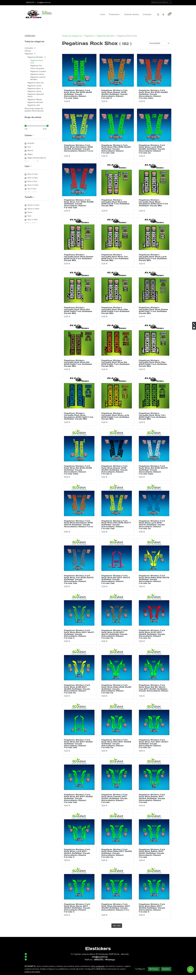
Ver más (116, 926)
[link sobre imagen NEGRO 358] (117, 446)
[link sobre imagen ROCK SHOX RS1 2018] (117, 180)
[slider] (25, 126)
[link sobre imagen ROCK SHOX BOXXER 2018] (79, 234)
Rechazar (153, 969)
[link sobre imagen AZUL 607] (79, 393)
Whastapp (110, 960)
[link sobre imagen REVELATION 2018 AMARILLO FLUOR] (79, 125)
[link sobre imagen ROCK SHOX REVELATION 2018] (154, 180)
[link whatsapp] (190, 969)
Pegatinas (89, 36)
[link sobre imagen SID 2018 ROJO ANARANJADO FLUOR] (154, 70)
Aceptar (166, 969)
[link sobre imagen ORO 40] (79, 340)
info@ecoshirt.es (44, 2)
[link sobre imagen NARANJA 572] (117, 340)
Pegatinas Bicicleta (105, 36)
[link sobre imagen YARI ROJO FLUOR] (79, 180)
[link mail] (194, 328)
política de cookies (32, 972)
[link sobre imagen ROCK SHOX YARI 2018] (117, 234)
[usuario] (163, 14)
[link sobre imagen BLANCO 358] (154, 446)
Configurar (140, 969)
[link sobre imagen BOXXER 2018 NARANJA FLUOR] (117, 70)
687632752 (30, 2)
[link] (39, 14)
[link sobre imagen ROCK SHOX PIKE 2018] (117, 287)
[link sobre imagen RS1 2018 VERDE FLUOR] (79, 70)
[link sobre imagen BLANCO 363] (154, 340)
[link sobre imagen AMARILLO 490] (117, 393)
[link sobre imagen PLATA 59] (154, 287)
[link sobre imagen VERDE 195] (154, 393)
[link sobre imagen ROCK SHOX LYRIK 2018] (154, 234)
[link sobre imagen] (79, 501)
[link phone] (194, 324)
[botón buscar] (158, 14)
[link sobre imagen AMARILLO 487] (79, 446)
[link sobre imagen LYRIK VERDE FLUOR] (154, 125)
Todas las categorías (72, 36)
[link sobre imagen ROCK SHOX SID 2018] (79, 287)
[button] (114, 14)
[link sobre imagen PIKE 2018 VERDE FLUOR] (117, 125)
